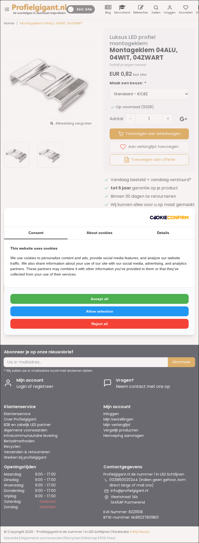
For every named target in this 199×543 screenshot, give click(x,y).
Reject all (99, 324)
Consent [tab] (36, 233)
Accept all (99, 299)
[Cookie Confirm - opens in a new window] (169, 217)
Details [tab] (163, 233)
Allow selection (99, 311)
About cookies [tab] (99, 233)
